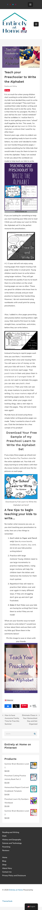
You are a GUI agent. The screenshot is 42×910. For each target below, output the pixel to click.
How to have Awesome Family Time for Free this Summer (12, 719)
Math (4, 836)
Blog (4, 861)
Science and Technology (12, 843)
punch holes (9, 373)
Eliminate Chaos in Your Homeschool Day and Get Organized (29, 719)
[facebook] (7, 4)
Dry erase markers (19, 393)
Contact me (7, 872)
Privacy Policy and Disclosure (14, 875)
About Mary (7, 868)
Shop (4, 864)
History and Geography (11, 839)
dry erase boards (25, 541)
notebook (10, 376)
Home (4, 857)
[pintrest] (10, 4)
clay (29, 544)
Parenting (6, 847)
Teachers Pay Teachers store (21, 458)
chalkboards (15, 544)
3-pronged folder (24, 376)
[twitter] (13, 4)
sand (34, 544)
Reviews (5, 850)
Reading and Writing (10, 86)
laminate (14, 370)
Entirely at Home (16, 890)
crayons (24, 544)
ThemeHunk (7, 901)
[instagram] (15, 4)
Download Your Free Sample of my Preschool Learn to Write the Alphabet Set (21, 441)
